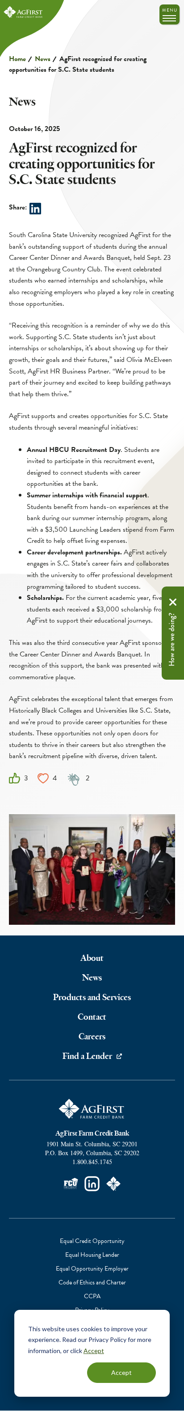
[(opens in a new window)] (92, 1183)
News (42, 58)
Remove (173, 602)
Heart (43, 778)
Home (17, 58)
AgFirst (23, 12)
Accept (94, 1350)
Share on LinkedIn (35, 208)
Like (14, 778)
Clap (74, 779)
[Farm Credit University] (70, 1183)
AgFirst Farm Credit (92, 1109)
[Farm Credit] (113, 1183)
